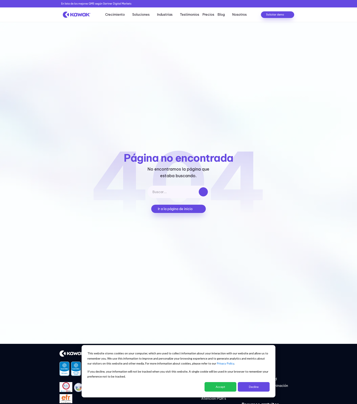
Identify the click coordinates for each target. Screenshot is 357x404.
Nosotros (239, 14)
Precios (208, 14)
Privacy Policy (225, 363)
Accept (220, 386)
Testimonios (189, 14)
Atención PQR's (213, 398)
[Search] (203, 191)
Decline (254, 386)
